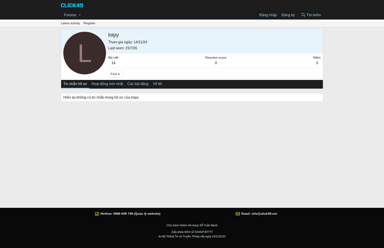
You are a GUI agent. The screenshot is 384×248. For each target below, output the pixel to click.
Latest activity (70, 23)
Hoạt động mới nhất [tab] (107, 84)
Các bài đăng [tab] (137, 84)
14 (113, 63)
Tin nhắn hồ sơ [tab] (75, 84)
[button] (80, 15)
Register (89, 23)
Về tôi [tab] (157, 84)
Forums (70, 15)
